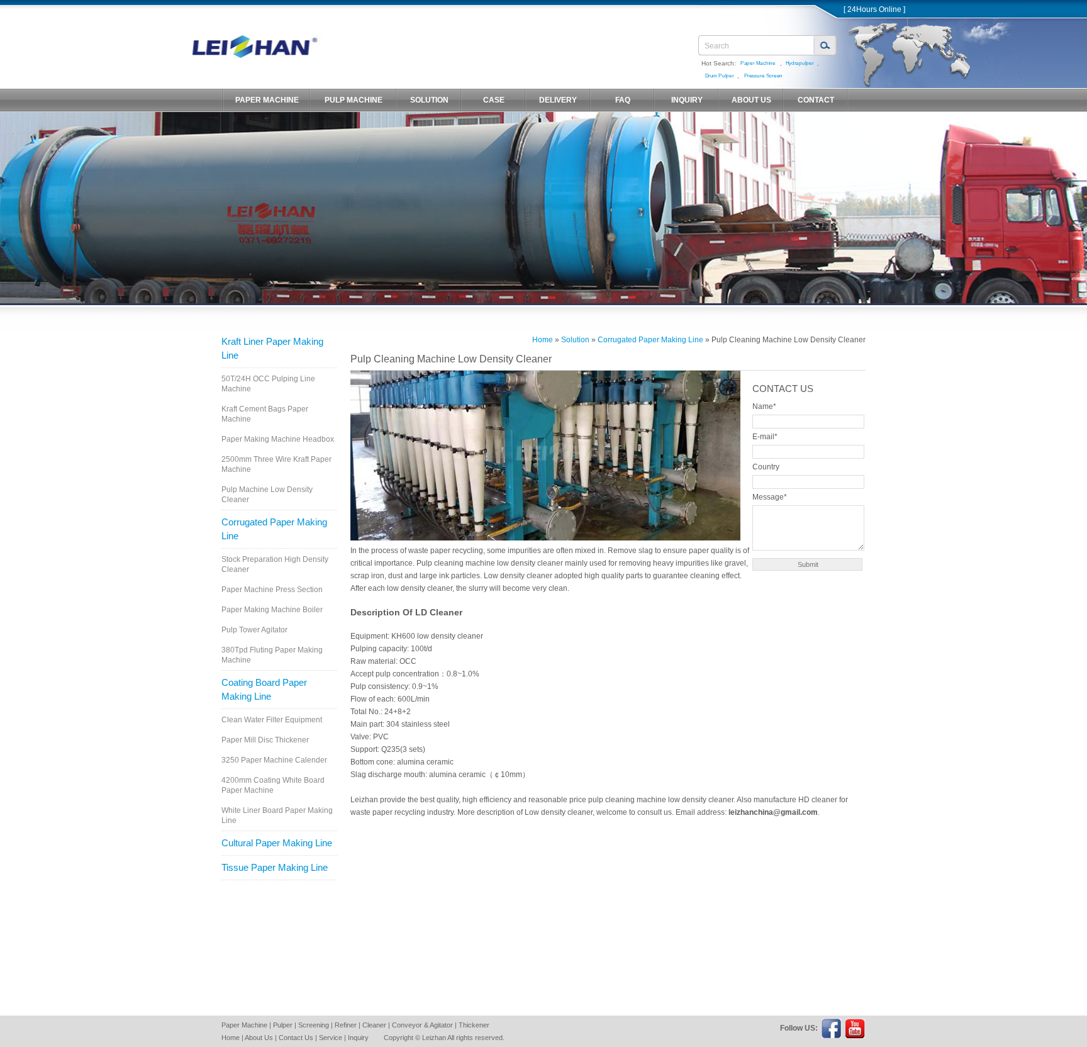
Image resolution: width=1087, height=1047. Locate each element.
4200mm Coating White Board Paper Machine (273, 785)
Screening (313, 1025)
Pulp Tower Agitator (254, 629)
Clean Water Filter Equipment (271, 719)
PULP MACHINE (353, 100)
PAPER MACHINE (267, 100)
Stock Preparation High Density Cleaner (274, 564)
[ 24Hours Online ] (874, 9)
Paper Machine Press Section (272, 589)
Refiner (346, 1025)
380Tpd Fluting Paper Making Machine (272, 655)
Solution (575, 339)
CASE (493, 100)
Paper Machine (758, 63)
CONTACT (816, 100)
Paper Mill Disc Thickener (265, 740)
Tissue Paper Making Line (274, 867)
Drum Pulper (719, 76)
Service (330, 1037)
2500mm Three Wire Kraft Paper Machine (276, 464)
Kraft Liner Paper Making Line (272, 348)
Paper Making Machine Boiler (272, 609)
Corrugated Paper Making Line (274, 529)
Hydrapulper (799, 63)
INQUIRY (687, 100)
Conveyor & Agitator (422, 1025)
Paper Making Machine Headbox (277, 439)
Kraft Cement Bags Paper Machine (264, 414)
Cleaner (374, 1025)
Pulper (283, 1025)
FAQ (622, 100)
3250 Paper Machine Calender (274, 760)
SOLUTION (429, 100)
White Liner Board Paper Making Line (277, 815)
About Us (259, 1037)
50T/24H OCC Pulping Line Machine (268, 383)
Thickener (474, 1025)
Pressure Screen (763, 76)
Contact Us (296, 1037)
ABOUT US (751, 100)
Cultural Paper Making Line (276, 842)
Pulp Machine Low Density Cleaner (267, 494)
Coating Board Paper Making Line (264, 689)
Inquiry (358, 1037)
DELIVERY (558, 100)
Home (542, 339)
